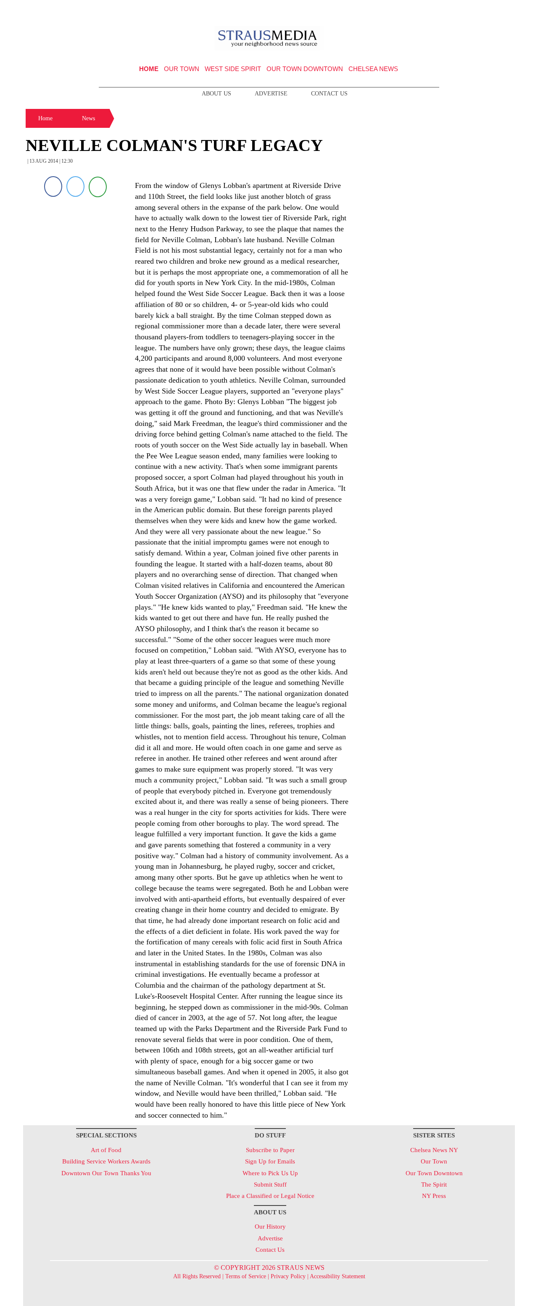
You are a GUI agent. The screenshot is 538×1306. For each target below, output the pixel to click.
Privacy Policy (288, 1276)
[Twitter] (75, 186)
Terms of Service (245, 1276)
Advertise (271, 93)
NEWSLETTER (443, 10)
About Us (216, 93)
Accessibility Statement (337, 1276)
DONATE (491, 10)
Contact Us (329, 93)
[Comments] (98, 186)
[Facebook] (53, 186)
